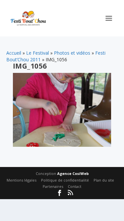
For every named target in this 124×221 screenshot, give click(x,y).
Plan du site (104, 180)
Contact (74, 186)
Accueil (13, 53)
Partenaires (53, 186)
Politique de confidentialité (65, 180)
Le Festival (37, 53)
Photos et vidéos (72, 53)
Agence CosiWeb (73, 173)
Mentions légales (21, 180)
